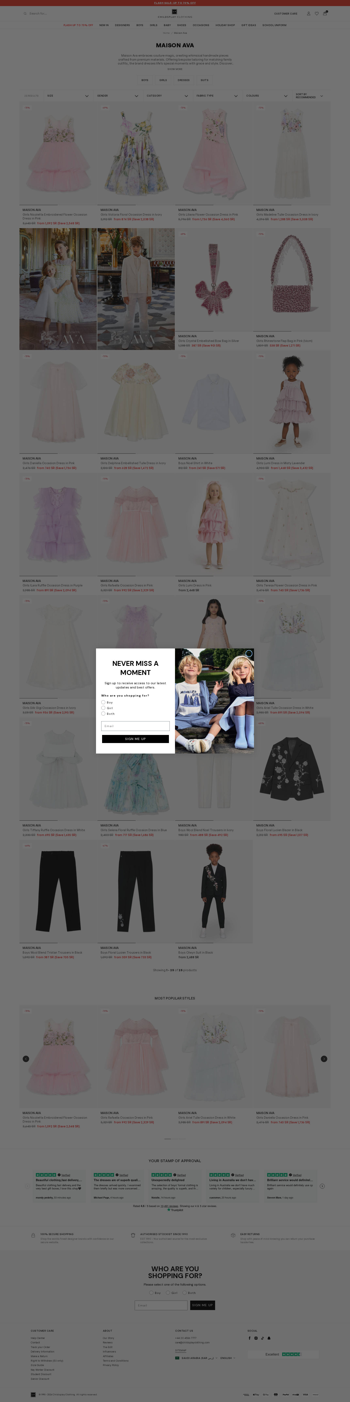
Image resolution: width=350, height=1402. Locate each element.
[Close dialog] (249, 653)
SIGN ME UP (135, 739)
